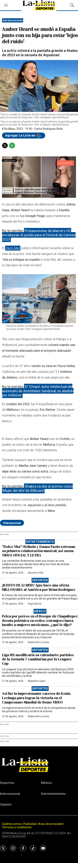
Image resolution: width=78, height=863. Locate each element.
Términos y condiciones (17, 827)
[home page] (39, 764)
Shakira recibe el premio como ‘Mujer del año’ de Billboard (37, 488)
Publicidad (30, 823)
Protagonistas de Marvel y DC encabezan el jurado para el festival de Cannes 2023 (39, 235)
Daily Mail (13, 248)
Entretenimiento (13, 20)
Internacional (12, 523)
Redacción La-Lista (38, 642)
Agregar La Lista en (20, 135)
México (40, 611)
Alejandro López (37, 681)
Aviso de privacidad (50, 823)
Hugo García (34, 603)
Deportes (40, 580)
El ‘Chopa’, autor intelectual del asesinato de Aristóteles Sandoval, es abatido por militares (38, 391)
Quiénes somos (12, 823)
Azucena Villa (35, 572)
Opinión (5, 804)
